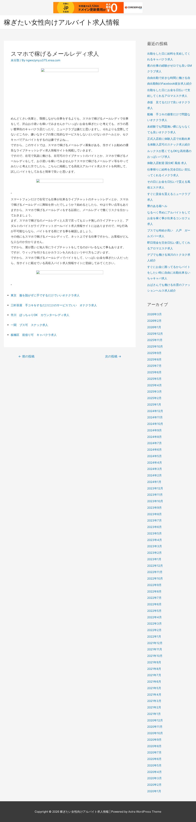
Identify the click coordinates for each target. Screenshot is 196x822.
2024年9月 (154, 430)
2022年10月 (155, 578)
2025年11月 (155, 340)
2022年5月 (154, 611)
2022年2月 (154, 630)
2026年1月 (154, 327)
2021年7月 (154, 675)
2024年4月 (154, 462)
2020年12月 (155, 720)
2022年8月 (154, 591)
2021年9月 (154, 662)
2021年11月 (154, 649)
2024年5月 (154, 456)
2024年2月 (154, 475)
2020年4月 (154, 772)
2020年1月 (154, 791)
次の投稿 (113, 356)
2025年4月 (154, 385)
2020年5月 (154, 765)
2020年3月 (154, 778)
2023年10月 (155, 501)
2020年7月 (154, 752)
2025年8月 (154, 359)
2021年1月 (154, 714)
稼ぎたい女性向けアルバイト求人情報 (61, 22)
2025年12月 (155, 333)
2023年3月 (154, 546)
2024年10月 (155, 424)
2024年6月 (154, 449)
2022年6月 (154, 604)
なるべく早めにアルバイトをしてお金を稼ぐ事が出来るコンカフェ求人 (168, 218)
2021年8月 (154, 669)
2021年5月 (154, 688)
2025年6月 (154, 372)
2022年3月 (154, 623)
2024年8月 (154, 437)
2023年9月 (154, 507)
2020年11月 (155, 726)
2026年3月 (154, 314)
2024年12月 (155, 411)
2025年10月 (155, 346)
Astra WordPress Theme (144, 811)
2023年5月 (154, 533)
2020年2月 (154, 784)
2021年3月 (154, 701)
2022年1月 (154, 636)
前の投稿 (26, 356)
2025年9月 (154, 353)
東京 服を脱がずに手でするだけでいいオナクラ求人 (45, 295)
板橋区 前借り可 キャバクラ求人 (34, 335)
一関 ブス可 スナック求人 (29, 325)
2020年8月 (154, 746)
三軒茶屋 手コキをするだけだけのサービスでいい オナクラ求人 (54, 305)
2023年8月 (154, 514)
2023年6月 (154, 527)
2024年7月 (154, 443)
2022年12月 (155, 565)
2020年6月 (154, 759)
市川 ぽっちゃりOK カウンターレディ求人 (40, 315)
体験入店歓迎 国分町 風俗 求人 (167, 163)
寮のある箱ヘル (157, 206)
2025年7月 (154, 366)
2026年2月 (154, 320)
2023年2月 (154, 552)
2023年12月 (155, 488)
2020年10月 (155, 733)
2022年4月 (154, 617)
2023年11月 (155, 494)
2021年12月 (155, 643)
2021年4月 (154, 694)
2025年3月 (154, 391)
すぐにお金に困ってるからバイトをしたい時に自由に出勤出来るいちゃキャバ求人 (168, 272)
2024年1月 (154, 482)
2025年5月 (154, 379)
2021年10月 (155, 656)
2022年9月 (154, 585)
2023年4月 (154, 540)
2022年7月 (154, 598)
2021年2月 (154, 707)
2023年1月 (154, 559)
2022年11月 (155, 572)
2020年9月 (154, 739)
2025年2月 (154, 398)
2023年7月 (154, 520)
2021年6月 (154, 681)
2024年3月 (154, 469)
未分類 (15, 60)
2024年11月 (155, 417)
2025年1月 (154, 404)
